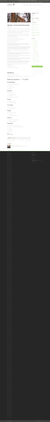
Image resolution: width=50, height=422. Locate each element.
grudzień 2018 (9, 307)
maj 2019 (9, 299)
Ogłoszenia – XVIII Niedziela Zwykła (35, 32)
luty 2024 (9, 204)
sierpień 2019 (9, 294)
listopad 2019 (9, 289)
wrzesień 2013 (9, 412)
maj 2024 (9, 199)
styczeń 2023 (9, 226)
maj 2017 (9, 339)
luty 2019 (9, 304)
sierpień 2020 (9, 274)
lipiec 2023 (9, 216)
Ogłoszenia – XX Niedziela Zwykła (35, 27)
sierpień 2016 (9, 354)
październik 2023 (9, 211)
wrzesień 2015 (9, 372)
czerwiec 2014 (9, 397)
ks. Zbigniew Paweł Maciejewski (15, 145)
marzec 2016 (9, 362)
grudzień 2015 (9, 367)
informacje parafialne (34, 45)
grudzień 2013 (9, 407)
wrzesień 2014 (9, 392)
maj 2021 (9, 259)
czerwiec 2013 (9, 417)
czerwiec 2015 (9, 377)
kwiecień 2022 (9, 241)
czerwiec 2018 (9, 317)
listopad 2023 (9, 209)
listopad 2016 (9, 349)
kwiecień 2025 (9, 181)
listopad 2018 (9, 309)
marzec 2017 (9, 342)
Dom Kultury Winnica (35, 42)
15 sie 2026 (33, 28)
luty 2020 (9, 284)
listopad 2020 (9, 269)
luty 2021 (9, 264)
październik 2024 (9, 191)
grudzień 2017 (9, 327)
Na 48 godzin (38, 160)
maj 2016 (9, 359)
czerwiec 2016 (9, 357)
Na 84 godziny (41, 160)
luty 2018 (9, 324)
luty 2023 (9, 224)
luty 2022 (9, 244)
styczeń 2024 (9, 206)
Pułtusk (32, 159)
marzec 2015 (9, 382)
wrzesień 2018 (9, 312)
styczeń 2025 (9, 186)
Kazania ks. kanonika (36, 53)
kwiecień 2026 (9, 161)
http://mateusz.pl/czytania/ (34, 155)
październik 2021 (9, 251)
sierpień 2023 (9, 214)
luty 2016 (9, 364)
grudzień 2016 (9, 347)
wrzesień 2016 (9, 352)
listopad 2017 (9, 329)
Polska (33, 159)
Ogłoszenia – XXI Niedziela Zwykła (35, 24)
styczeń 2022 (9, 246)
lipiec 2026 (9, 156)
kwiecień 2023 (9, 221)
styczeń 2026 (9, 166)
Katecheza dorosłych (34, 47)
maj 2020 (9, 279)
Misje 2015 (34, 58)
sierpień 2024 (9, 194)
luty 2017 (9, 344)
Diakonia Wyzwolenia (35, 40)
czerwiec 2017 (9, 337)
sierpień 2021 (9, 254)
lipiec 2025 (9, 176)
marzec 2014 (9, 402)
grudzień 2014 (9, 387)
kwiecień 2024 (9, 201)
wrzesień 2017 (9, 332)
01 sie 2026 (33, 33)
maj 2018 (9, 319)
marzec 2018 (9, 322)
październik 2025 (9, 171)
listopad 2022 (9, 229)
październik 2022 (9, 231)
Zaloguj (9, 0)
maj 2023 (9, 219)
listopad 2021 (9, 249)
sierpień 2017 (9, 334)
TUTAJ (34, 15)
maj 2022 (9, 239)
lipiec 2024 (9, 196)
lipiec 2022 (9, 236)
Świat (34, 159)
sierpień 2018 (9, 314)
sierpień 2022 (9, 234)
